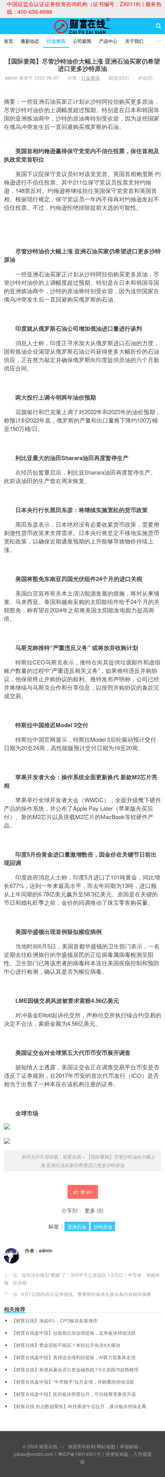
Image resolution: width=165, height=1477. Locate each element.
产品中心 (108, 41)
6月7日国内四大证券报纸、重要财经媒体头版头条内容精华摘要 (86, 1294)
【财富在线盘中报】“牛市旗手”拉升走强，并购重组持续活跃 (73, 1382)
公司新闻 (82, 41)
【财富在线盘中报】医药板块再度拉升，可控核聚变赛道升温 (74, 1394)
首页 (8, 41)
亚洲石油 (77, 1226)
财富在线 (82, 33)
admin (45, 1250)
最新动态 (30, 41)
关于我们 (134, 41)
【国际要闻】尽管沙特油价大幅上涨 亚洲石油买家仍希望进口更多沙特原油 (82, 65)
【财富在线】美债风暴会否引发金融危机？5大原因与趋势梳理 (75, 1369)
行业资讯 (56, 41)
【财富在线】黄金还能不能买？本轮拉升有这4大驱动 (66, 1345)
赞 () (86, 1191)
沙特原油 (103, 1226)
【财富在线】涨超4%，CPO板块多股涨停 (54, 1320)
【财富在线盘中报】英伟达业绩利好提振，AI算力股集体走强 (73, 1357)
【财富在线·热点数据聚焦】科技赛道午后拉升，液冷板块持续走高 (79, 1406)
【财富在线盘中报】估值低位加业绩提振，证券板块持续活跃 (74, 1333)
